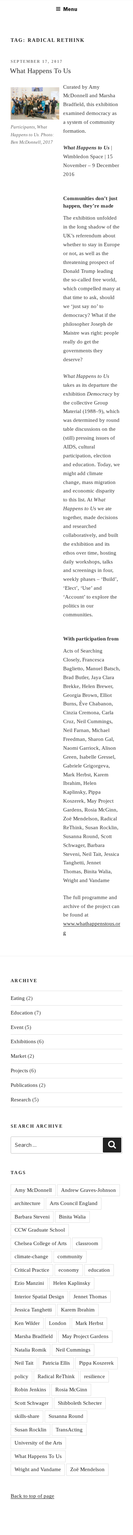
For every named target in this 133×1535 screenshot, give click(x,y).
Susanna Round (66, 1416)
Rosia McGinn (71, 1389)
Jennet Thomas (90, 1296)
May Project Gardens (85, 1336)
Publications (24, 1085)
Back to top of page (32, 1496)
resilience (94, 1376)
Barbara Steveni (32, 1217)
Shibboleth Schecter (80, 1403)
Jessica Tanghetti (33, 1310)
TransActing (69, 1429)
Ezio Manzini (29, 1283)
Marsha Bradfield (34, 1336)
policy (21, 1376)
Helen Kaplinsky (71, 1283)
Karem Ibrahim (78, 1310)
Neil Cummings (73, 1350)
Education (22, 1013)
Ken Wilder (27, 1323)
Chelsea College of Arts (41, 1243)
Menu (70, 9)
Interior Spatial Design (39, 1296)
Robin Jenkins (30, 1389)
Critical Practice (32, 1270)
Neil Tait (24, 1363)
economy (69, 1270)
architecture (27, 1203)
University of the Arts (38, 1443)
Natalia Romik (30, 1350)
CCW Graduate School (40, 1230)
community (70, 1256)
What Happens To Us (40, 71)
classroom (87, 1243)
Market (18, 1056)
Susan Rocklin (30, 1429)
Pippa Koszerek (96, 1363)
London (57, 1323)
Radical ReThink (56, 1376)
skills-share (27, 1416)
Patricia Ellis (56, 1363)
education (99, 1270)
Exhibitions (23, 1041)
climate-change (31, 1256)
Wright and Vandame (38, 1469)
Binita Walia (72, 1217)
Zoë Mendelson (87, 1469)
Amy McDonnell (33, 1190)
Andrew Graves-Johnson (88, 1190)
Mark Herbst (89, 1323)
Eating (18, 998)
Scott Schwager (32, 1403)
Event (17, 1027)
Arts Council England (74, 1203)
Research (21, 1099)
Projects (19, 1070)
